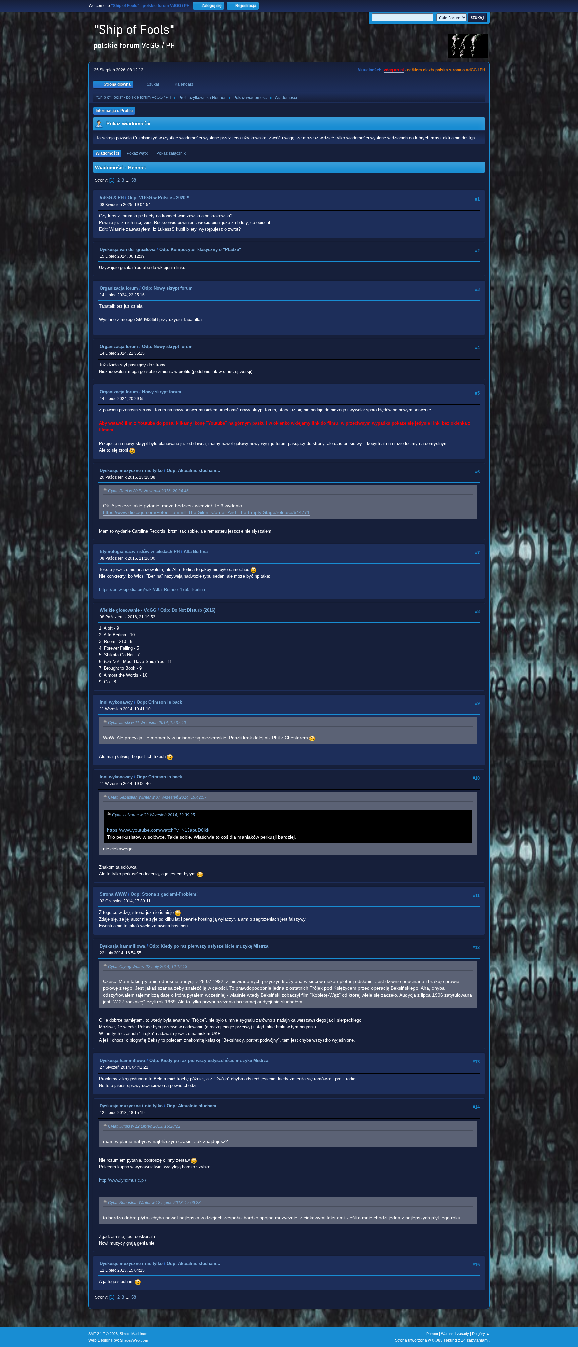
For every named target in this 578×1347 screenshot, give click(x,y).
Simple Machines (133, 1334)
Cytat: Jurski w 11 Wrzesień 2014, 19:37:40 (147, 722)
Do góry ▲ (481, 1334)
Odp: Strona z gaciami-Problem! (164, 894)
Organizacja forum (119, 288)
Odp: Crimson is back (159, 702)
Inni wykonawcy (116, 702)
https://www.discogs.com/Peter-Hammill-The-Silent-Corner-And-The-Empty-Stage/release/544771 (206, 512)
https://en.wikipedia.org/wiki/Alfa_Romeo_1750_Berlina (152, 589)
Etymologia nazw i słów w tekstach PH (140, 551)
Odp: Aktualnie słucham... (193, 470)
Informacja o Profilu (114, 110)
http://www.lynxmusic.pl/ (122, 1180)
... (128, 180)
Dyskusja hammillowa (122, 946)
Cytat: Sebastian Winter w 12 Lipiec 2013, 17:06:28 (154, 1202)
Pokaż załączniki (171, 153)
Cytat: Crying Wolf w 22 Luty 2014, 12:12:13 (147, 966)
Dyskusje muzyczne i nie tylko (131, 470)
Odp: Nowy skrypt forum (167, 288)
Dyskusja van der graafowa (127, 249)
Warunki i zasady (455, 1334)
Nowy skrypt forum (161, 391)
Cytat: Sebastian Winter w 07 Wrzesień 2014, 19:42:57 (157, 797)
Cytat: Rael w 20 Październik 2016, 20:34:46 (148, 491)
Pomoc (432, 1334)
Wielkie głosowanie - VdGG (128, 610)
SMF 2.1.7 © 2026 (103, 1334)
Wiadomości (107, 153)
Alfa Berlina (196, 551)
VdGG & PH (112, 197)
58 (133, 180)
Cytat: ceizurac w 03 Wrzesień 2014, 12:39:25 (153, 815)
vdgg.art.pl (394, 70)
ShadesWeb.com (134, 1340)
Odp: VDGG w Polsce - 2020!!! (158, 197)
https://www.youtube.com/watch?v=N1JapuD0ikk (158, 830)
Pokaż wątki (138, 153)
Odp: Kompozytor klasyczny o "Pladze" (200, 249)
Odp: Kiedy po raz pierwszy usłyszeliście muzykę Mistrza (208, 946)
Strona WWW (113, 894)
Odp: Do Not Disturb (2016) (187, 610)
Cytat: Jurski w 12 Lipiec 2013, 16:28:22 (144, 1126)
